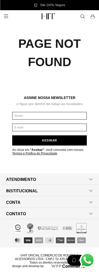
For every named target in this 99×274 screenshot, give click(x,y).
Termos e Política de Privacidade (34, 153)
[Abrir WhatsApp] (87, 260)
